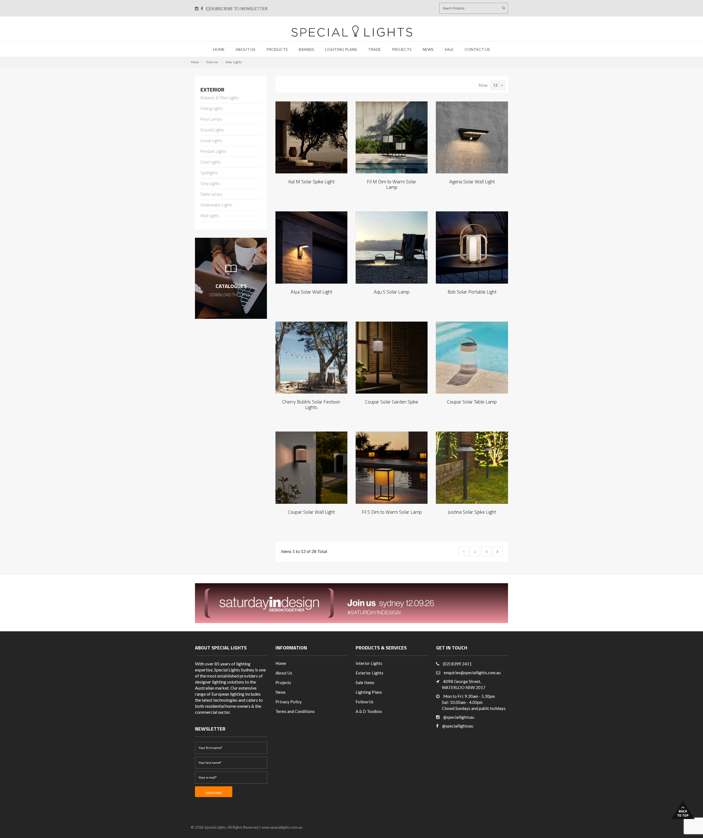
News (428, 49)
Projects (402, 49)
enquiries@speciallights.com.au (472, 672)
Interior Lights (369, 663)
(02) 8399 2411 (457, 663)
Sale (449, 49)
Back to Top (683, 810)
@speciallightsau (458, 717)
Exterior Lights (369, 672)
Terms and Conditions (295, 711)
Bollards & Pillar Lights (219, 98)
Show (482, 85)
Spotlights (209, 173)
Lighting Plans (341, 49)
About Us (245, 49)
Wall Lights (209, 216)
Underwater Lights (216, 205)
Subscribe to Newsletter (238, 8)
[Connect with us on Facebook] (202, 8)
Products (277, 49)
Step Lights (210, 184)
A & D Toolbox (369, 711)
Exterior (212, 62)
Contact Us (477, 49)
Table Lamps (211, 194)
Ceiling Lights (211, 109)
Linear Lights (211, 141)
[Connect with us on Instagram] (197, 8)
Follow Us (364, 701)
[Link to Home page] (351, 31)
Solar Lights (233, 62)
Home (219, 49)
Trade (374, 49)
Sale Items (365, 682)
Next (497, 551)
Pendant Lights (213, 151)
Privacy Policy (288, 701)
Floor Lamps (211, 119)
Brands (306, 49)
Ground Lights (212, 130)
